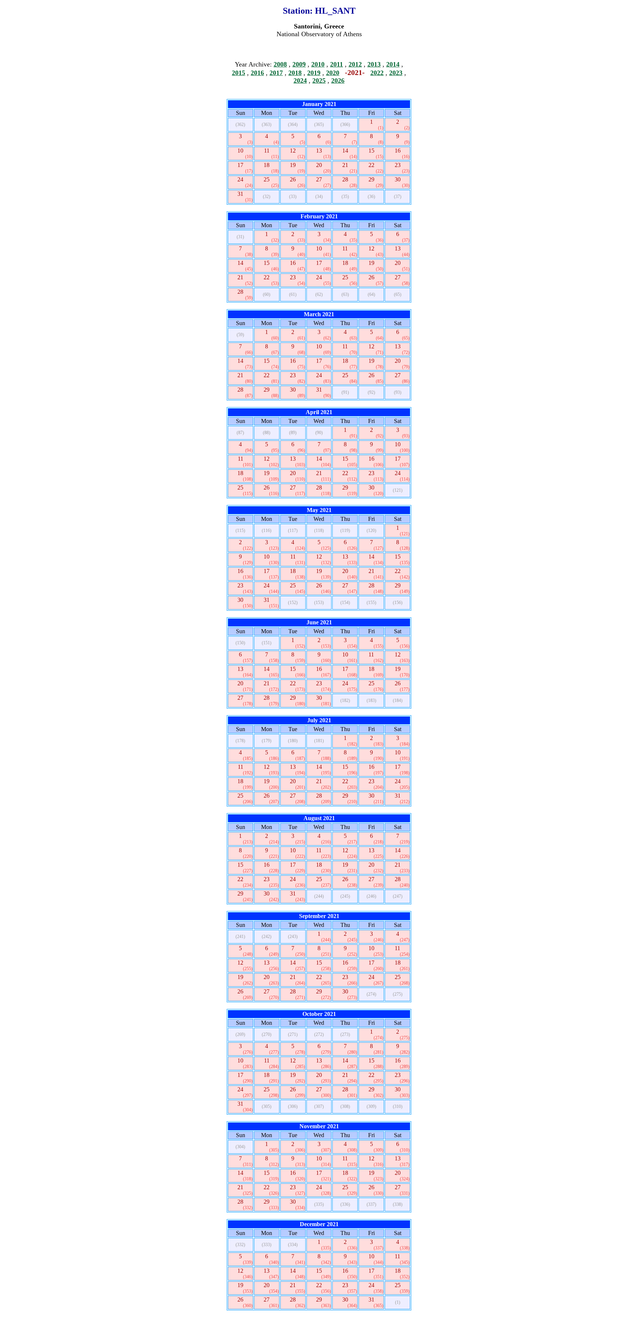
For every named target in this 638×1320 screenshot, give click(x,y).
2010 (318, 64)
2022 (377, 72)
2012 (355, 64)
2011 (336, 64)
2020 (332, 72)
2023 (395, 72)
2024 (300, 80)
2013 (374, 64)
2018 (295, 72)
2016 (257, 72)
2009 (299, 64)
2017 (276, 72)
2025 (319, 80)
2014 (392, 64)
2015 (238, 72)
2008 (280, 64)
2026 (337, 80)
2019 (313, 72)
